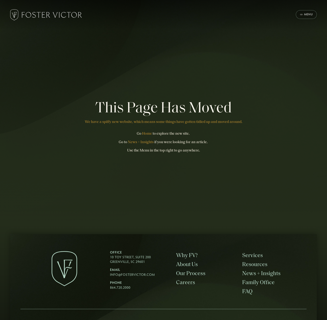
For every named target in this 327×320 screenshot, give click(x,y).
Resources (254, 264)
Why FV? (187, 255)
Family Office (258, 282)
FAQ (247, 291)
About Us (187, 264)
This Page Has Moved (163, 108)
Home (147, 134)
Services (252, 255)
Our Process (190, 273)
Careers (185, 282)
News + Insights (141, 142)
